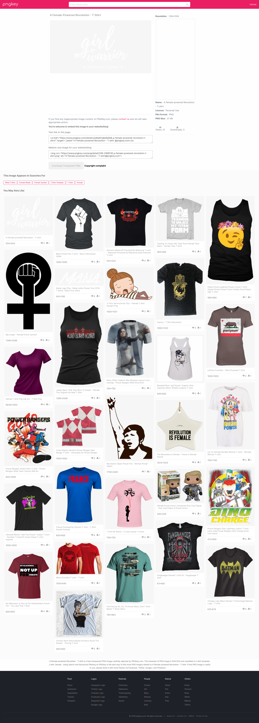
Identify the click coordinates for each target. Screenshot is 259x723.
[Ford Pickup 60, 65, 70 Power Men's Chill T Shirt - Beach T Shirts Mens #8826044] (129, 574)
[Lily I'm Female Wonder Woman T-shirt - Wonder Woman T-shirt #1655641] (230, 416)
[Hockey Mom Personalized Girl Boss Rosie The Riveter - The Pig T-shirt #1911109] (79, 614)
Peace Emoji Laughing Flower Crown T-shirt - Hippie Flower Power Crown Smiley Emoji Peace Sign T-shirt (229, 289)
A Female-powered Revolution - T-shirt (23, 237)
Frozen (147, 685)
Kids (146, 704)
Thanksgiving (125, 693)
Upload (253, 4)
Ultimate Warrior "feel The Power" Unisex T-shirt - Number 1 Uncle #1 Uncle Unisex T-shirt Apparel (27, 537)
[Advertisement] (100, 93)
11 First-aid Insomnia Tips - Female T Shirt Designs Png (126, 304)
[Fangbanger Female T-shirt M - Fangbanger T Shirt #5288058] (180, 546)
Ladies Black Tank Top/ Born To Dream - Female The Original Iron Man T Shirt (77, 391)
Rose (187, 693)
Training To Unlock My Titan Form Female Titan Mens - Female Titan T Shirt (178, 244)
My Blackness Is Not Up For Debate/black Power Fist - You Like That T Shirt (28, 604)
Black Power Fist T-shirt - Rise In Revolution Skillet (76, 255)
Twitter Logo (96, 689)
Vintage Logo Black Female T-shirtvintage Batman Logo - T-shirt (230, 602)
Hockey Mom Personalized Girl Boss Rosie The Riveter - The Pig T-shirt (77, 642)
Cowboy (147, 701)
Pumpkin (71, 701)
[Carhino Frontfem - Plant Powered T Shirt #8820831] (230, 336)
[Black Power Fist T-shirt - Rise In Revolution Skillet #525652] (79, 223)
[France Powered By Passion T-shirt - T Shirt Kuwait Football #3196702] (79, 495)
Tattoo (187, 704)
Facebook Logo (98, 697)
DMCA (191, 716)
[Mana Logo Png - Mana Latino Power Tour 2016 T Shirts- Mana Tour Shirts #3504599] (79, 277)
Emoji (187, 685)
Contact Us (181, 716)
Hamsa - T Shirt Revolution (169, 322)
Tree (167, 701)
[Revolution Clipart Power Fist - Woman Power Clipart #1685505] (129, 428)
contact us (124, 119)
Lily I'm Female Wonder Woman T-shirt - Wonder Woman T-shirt (229, 453)
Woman (147, 697)
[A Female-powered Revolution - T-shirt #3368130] (28, 215)
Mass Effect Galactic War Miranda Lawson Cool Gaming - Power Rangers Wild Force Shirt (128, 381)
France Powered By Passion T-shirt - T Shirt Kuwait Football (76, 528)
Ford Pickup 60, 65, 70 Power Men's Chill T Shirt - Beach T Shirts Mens (129, 607)
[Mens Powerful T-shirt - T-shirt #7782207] (79, 558)
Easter (121, 701)
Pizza (69, 685)
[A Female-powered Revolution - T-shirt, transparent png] (100, 46)
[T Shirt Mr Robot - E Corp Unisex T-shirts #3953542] (129, 503)
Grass (167, 693)
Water (187, 697)
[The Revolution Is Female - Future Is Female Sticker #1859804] (180, 426)
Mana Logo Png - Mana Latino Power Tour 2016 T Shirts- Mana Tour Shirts (78, 289)
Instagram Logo (98, 685)
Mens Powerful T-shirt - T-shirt (70, 577)
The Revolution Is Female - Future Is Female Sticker (176, 455)
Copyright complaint (95, 165)
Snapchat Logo (98, 701)
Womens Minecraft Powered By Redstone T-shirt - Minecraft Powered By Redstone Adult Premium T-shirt (129, 252)
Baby (146, 693)
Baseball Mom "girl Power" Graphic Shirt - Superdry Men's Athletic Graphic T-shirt (176, 386)
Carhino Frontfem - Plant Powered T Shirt (226, 370)
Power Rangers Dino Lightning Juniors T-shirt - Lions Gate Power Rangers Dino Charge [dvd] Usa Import (228, 531)
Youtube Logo (97, 693)
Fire (166, 689)
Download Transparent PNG (66, 165)
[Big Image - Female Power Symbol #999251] (28, 291)
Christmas (123, 685)
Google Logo (96, 704)
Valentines (123, 697)
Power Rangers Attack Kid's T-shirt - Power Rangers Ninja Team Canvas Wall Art (25, 470)
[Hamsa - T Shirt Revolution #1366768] (180, 289)
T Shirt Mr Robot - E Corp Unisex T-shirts (125, 532)
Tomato (70, 697)
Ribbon (188, 701)
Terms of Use (202, 716)
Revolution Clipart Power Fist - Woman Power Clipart (127, 465)
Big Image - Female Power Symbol (21, 334)
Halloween (123, 689)
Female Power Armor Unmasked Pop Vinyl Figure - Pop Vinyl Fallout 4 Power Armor (179, 507)
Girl (145, 689)
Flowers (188, 689)
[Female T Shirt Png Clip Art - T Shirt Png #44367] (28, 371)
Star (167, 697)
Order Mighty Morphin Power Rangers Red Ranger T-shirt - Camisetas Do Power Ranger (76, 451)
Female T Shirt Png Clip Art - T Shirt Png (24, 399)
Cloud (167, 685)
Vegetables (72, 693)
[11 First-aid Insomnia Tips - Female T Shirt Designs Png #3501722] (129, 284)
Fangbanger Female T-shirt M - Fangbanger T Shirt (177, 576)
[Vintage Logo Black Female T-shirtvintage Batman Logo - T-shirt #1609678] (230, 572)
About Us (171, 716)
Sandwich (71, 689)
